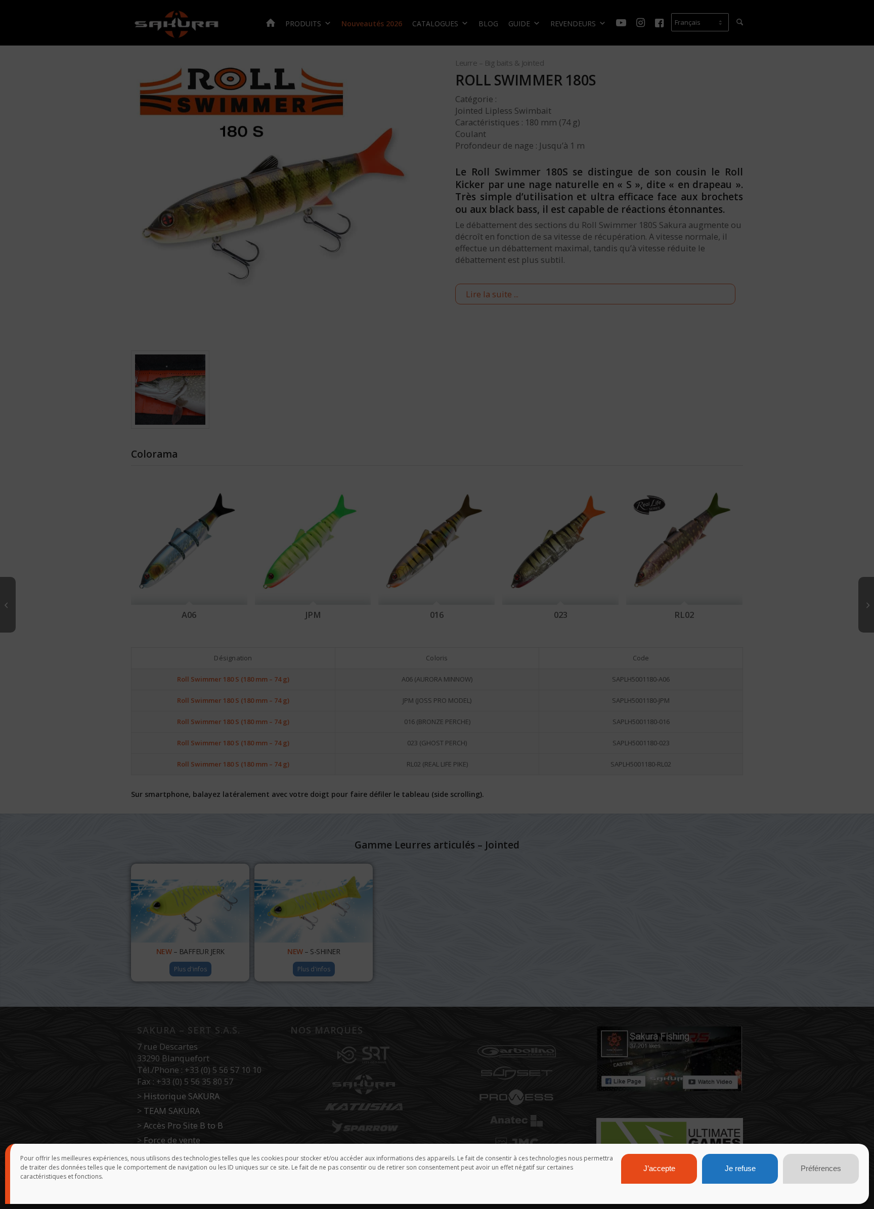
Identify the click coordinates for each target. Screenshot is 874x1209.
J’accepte (659, 1169)
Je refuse (740, 1169)
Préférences (821, 1169)
